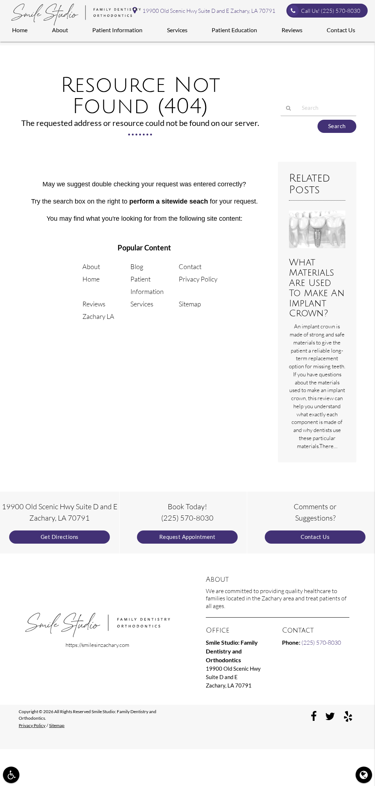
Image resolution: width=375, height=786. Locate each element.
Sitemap (190, 304)
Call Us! (330, 10)
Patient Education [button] (234, 29)
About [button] (60, 29)
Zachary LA (98, 316)
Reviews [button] (292, 29)
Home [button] (19, 29)
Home (91, 279)
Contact (190, 266)
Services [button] (177, 29)
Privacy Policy (198, 279)
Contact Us (315, 537)
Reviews (93, 304)
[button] (11, 775)
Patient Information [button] (117, 29)
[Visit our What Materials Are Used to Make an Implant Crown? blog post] (317, 250)
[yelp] (348, 716)
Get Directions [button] (60, 537)
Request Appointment (187, 537)
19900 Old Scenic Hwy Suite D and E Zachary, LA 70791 (207, 10)
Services (141, 304)
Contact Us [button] (341, 29)
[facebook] (313, 716)
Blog (136, 266)
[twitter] (330, 716)
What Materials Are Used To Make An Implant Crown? (317, 288)
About (91, 266)
